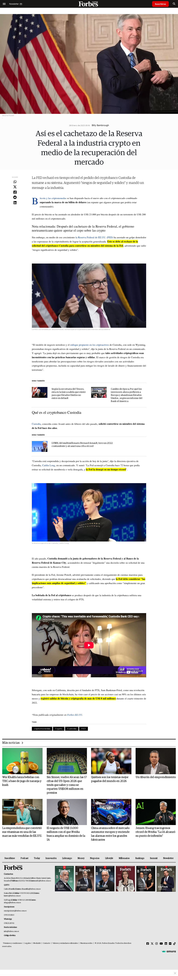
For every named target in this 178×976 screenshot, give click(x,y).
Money (81, 858)
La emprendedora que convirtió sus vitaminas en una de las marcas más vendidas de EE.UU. (22, 832)
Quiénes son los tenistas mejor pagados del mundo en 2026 (109, 779)
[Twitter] (15, 187)
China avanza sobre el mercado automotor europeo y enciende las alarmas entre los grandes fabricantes (110, 834)
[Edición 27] (146, 879)
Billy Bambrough (100, 125)
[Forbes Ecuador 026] (166, 879)
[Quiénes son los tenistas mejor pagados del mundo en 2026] (111, 761)
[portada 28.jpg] (125, 879)
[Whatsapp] (15, 182)
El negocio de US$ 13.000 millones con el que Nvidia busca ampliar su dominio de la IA (66, 834)
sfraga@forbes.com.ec (12, 903)
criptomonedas (42, 728)
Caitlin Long (48, 465)
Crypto (58, 728)
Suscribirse (160, 4)
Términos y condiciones (12, 943)
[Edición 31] (64, 879)
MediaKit (37, 943)
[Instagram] (156, 944)
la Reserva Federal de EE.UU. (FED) (94, 237)
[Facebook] (15, 192)
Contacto (46, 943)
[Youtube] (161, 944)
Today (37, 858)
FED (83, 728)
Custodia (36, 423)
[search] (174, 4)
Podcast (24, 858)
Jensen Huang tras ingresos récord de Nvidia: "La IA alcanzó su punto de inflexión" (155, 832)
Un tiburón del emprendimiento (156, 777)
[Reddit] (15, 197)
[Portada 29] (105, 879)
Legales (27, 943)
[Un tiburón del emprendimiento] (156, 761)
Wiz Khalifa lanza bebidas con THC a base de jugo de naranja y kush (21, 781)
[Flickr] (170, 944)
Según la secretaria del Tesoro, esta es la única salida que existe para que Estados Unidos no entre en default (69, 393)
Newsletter (168, 858)
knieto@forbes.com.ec (12, 896)
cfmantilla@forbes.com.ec (31, 889)
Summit (154, 858)
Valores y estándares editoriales (65, 943)
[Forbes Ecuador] (89, 3)
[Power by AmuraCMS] (169, 951)
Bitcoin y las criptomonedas (53, 198)
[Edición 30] (85, 879)
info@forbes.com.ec (43, 881)
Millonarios (124, 858)
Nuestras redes (86, 943)
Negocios (94, 858)
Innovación (50, 858)
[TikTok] (174, 944)
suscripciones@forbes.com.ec (15, 911)
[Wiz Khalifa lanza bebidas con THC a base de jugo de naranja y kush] (22, 761)
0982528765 (9, 923)
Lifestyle (109, 858)
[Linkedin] (15, 202)
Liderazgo (67, 858)
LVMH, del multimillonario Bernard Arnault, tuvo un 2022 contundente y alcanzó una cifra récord (82, 444)
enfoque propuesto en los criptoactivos (89, 344)
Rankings (139, 858)
